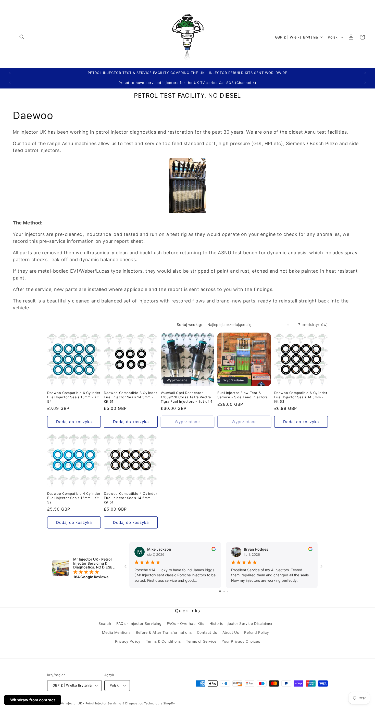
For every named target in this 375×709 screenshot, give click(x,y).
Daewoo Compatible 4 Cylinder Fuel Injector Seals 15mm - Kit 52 (74, 497)
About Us (230, 632)
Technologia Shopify (159, 703)
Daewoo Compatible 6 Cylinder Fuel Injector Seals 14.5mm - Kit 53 (301, 396)
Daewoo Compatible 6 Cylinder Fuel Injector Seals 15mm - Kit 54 (74, 396)
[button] (10, 37)
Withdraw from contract (32, 700)
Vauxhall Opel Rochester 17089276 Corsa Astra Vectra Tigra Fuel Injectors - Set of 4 (186, 396)
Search (104, 623)
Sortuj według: (189, 324)
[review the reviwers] (213, 550)
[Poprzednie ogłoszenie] (10, 73)
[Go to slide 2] (224, 591)
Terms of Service (201, 641)
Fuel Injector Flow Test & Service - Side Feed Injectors (242, 394)
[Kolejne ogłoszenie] (365, 73)
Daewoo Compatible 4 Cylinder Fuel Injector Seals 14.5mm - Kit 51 (130, 497)
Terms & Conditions (163, 641)
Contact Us (207, 632)
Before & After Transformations (164, 632)
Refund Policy (256, 632)
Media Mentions (116, 632)
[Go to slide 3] (227, 591)
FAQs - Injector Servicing (138, 623)
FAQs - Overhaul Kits (185, 623)
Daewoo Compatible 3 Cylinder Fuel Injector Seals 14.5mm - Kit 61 (130, 396)
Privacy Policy (128, 641)
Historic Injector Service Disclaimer (241, 623)
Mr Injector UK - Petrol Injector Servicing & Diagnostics (102, 703)
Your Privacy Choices (241, 641)
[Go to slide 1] (220, 591)
